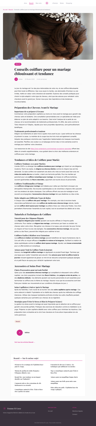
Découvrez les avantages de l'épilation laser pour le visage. (29, 366)
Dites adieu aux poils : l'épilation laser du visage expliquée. (64, 388)
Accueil (5, 9)
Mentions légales (77, 411)
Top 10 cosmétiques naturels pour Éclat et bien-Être (64, 372)
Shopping (69, 3)
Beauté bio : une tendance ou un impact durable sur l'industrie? (27, 378)
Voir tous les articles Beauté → (24, 342)
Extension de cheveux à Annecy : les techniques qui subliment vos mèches (63, 366)
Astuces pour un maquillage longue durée (64, 377)
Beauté (31, 3)
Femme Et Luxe (14, 408)
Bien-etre (39, 3)
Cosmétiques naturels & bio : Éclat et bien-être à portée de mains (29, 390)
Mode (62, 3)
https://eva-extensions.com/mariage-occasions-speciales (51, 149)
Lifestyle (55, 3)
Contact (74, 414)
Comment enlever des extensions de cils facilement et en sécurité (28, 384)
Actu (25, 3)
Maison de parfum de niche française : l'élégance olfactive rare (27, 372)
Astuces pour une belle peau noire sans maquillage (63, 382)
